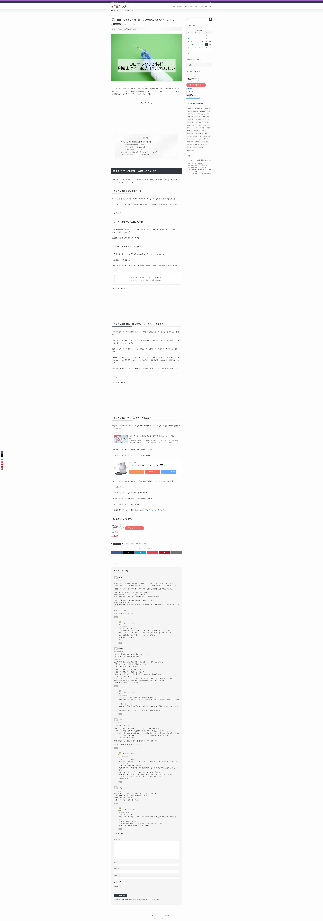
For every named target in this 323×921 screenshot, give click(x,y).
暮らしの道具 (191, 139)
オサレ (190, 116)
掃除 (207, 133)
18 (192, 44)
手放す (190, 133)
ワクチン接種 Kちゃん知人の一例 (135, 147)
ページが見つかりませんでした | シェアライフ (145, 277)
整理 (189, 136)
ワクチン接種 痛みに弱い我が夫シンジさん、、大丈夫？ (142, 152)
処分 (195, 128)
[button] (117, 552)
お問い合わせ (168, 915)
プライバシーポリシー (157, 915)
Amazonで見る (136, 471)
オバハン (198, 116)
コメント (117, 839)
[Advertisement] (146, 116)
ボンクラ (190, 125)
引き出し (197, 130)
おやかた (208, 108)
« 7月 (187, 53)
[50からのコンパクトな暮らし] (118, 6)
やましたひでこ (205, 111)
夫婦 (208, 128)
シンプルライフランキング (193, 98)
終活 (189, 144)
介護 (189, 128)
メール (116, 868)
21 (202, 44)
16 (210, 41)
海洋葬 (197, 141)
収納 (201, 128)
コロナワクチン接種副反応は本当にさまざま (136, 142)
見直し (201, 147)
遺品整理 (190, 150)
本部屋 (205, 139)
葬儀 (189, 147)
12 (195, 41)
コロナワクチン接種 (128, 543)
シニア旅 (206, 119)
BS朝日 (190, 108)
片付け (204, 141)
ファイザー (138, 543)
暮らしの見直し (205, 136)
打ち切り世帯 (199, 133)
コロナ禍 (190, 119)
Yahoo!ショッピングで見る (169, 471)
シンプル (190, 122)
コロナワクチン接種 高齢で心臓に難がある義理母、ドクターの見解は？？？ (152, 437)
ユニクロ (206, 125)
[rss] (209, 2)
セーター (206, 122)
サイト (115, 875)
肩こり (204, 144)
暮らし (195, 136)
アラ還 (190, 114)
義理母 (196, 144)
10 (188, 41)
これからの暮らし (192, 111)
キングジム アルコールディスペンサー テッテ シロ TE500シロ (148, 465)
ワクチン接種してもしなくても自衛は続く (137, 154)
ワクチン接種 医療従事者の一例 (134, 144)
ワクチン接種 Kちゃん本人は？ (134, 149)
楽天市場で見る (152, 471)
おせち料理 (199, 108)
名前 (116, 862)
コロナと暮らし (116, 24)
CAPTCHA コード (118, 886)
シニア (198, 119)
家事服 (189, 130)
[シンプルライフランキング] (191, 96)
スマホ (198, 122)
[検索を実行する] (210, 19)
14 (202, 41)
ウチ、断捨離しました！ (202, 114)
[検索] (211, 2)
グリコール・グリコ (155, 510)
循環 (204, 130)
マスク (198, 125)
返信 (116, 617)
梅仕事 (190, 141)
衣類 (195, 147)
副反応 (144, 543)
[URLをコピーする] (176, 552)
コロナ (206, 116)
